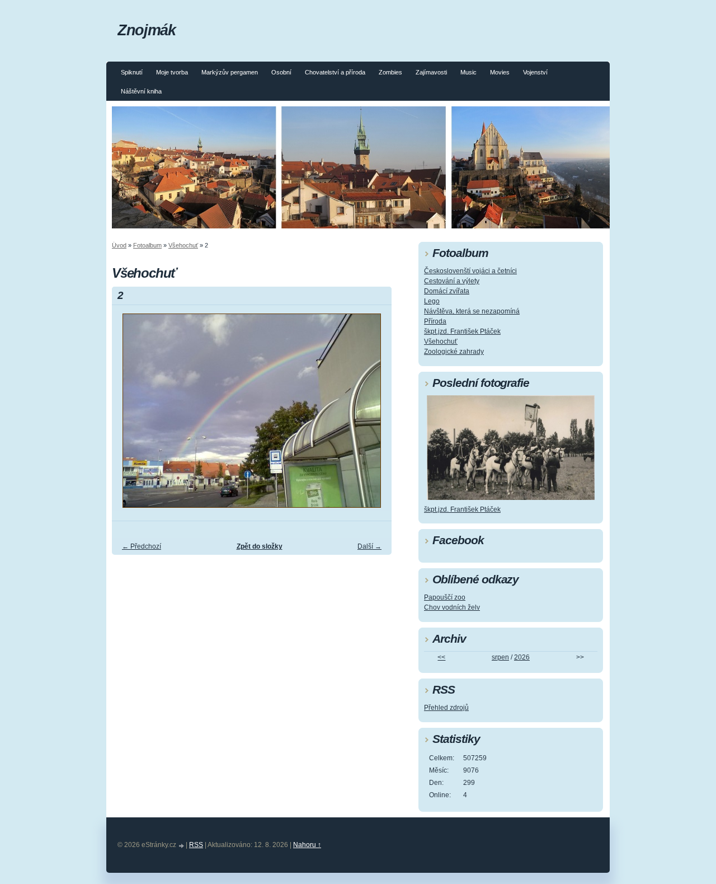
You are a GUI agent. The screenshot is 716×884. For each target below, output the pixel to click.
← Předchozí (141, 546)
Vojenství (535, 72)
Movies (500, 72)
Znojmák (146, 30)
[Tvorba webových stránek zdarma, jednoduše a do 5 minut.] (182, 845)
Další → (369, 546)
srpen (500, 657)
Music (468, 72)
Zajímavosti (431, 72)
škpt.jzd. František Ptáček (462, 331)
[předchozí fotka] (130, 416)
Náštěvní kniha (141, 91)
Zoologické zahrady (454, 352)
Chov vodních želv (452, 607)
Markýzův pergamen (229, 72)
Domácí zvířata (446, 291)
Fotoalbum (147, 245)
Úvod (119, 245)
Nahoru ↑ (307, 845)
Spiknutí (132, 72)
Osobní (281, 72)
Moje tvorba (172, 72)
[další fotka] (373, 416)
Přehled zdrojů (446, 708)
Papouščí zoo (444, 597)
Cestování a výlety (451, 281)
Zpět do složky (259, 546)
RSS (196, 845)
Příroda (435, 321)
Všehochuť (183, 245)
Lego (432, 301)
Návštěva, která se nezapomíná (472, 311)
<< (441, 657)
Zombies (390, 72)
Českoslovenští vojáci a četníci (470, 271)
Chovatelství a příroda (335, 72)
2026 (522, 657)
